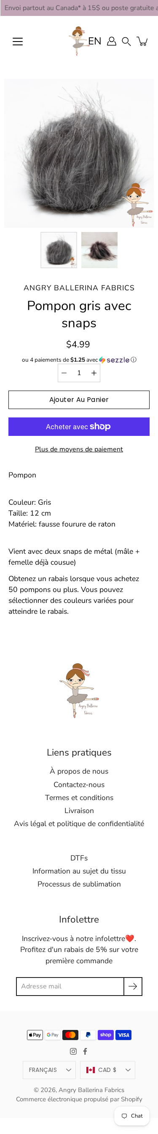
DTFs (79, 858)
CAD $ (107, 1070)
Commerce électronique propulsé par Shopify (79, 1099)
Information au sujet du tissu (79, 871)
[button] (126, 41)
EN (95, 41)
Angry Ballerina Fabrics (91, 1090)
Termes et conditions (79, 797)
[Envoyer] (132, 986)
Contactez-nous (79, 784)
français (43, 1070)
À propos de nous (79, 771)
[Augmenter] (94, 373)
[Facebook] (85, 1051)
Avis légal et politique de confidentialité (79, 824)
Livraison (79, 811)
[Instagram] (73, 1051)
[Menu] (17, 41)
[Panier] (143, 41)
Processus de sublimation (79, 884)
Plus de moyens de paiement (79, 449)
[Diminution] (64, 373)
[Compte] (111, 41)
